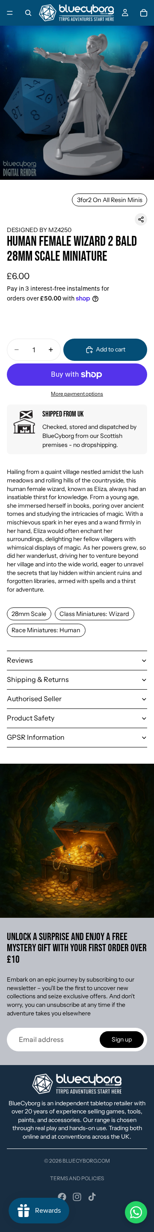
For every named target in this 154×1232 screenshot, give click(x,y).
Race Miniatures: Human (46, 630)
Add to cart (110, 349)
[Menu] (10, 13)
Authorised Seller (34, 698)
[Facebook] (62, 1197)
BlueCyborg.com (86, 1161)
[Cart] (143, 12)
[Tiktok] (92, 1197)
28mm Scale (29, 614)
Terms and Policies (77, 1178)
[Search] (28, 12)
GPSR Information (36, 737)
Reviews (20, 660)
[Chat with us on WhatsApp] (136, 1212)
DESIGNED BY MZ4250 (39, 230)
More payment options (77, 394)
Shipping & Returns (38, 679)
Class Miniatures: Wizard (94, 614)
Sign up (122, 1039)
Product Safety (30, 718)
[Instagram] (77, 1197)
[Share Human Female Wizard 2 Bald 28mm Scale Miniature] (141, 219)
